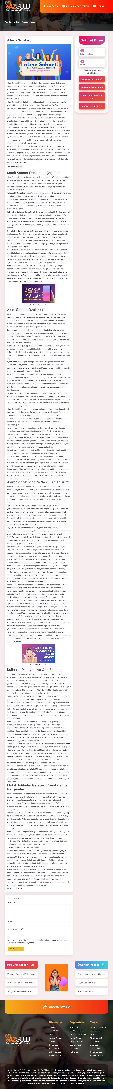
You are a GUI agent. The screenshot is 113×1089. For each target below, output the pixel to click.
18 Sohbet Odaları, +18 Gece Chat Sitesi (23, 974)
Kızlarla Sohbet (90, 87)
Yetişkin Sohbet (76, 1041)
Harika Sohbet (76, 1038)
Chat (51, 1034)
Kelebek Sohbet (96, 1055)
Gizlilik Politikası (76, 1031)
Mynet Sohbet (96, 1038)
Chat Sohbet (75, 1048)
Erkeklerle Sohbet (56, 1048)
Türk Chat (74, 1052)
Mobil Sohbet (54, 1031)
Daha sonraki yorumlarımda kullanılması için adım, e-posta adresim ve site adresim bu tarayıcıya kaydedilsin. (39, 941)
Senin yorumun (14, 902)
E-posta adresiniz (15, 929)
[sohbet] (19, 7)
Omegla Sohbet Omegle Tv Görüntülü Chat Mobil (27, 991)
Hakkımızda (95, 1031)
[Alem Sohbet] (39, 62)
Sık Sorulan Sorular (98, 1027)
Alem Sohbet (12, 102)
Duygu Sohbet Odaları (87, 983)
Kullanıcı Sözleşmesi (77, 6)
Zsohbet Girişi (90, 106)
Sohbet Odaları (55, 1055)
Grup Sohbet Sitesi (85, 991)
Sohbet (52, 1027)
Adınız (11, 921)
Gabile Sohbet (55, 1052)
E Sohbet (94, 1045)
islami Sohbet (95, 1048)
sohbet (43, 384)
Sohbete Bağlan (90, 79)
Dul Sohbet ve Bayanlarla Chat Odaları (23, 983)
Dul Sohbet (94, 1041)
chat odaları (60, 712)
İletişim (101, 6)
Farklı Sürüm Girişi (91, 95)
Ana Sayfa (52, 6)
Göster (18, 166)
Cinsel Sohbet (96, 1052)
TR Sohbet (53, 1045)
